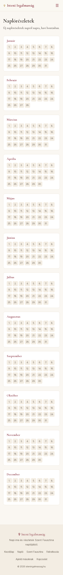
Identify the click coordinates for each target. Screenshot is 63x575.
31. (46, 65)
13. (33, 53)
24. (52, 59)
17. (9, 59)
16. (52, 53)
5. (34, 47)
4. (27, 47)
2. (15, 47)
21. (33, 59)
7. (46, 47)
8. (52, 47)
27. (21, 65)
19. (21, 59)
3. (21, 47)
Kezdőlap (9, 551)
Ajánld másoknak (24, 559)
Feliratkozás (52, 551)
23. (45, 59)
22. (39, 59)
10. (15, 53)
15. (46, 53)
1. (9, 47)
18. (15, 59)
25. (9, 65)
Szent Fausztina (35, 551)
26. (15, 65)
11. (21, 53)
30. (39, 65)
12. (27, 53)
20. (27, 59)
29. (33, 65)
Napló (20, 551)
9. (9, 53)
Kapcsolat (42, 559)
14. (40, 53)
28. (27, 65)
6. (40, 47)
